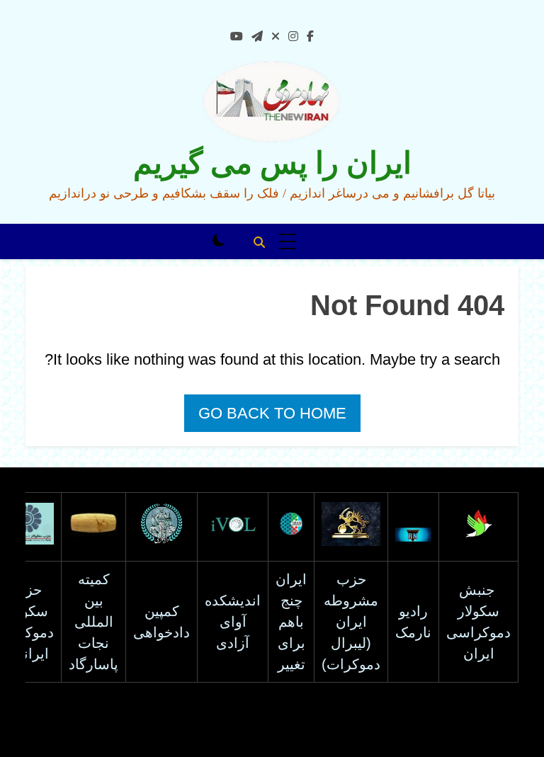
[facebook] (310, 36)
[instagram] (293, 36)
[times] (275, 36)
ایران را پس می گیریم (272, 163)
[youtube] (236, 36)
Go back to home (272, 413)
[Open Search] (259, 242)
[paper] (257, 36)
